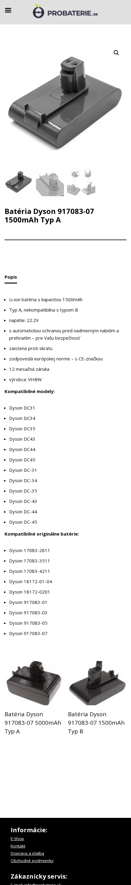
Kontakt (18, 846)
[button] (116, 52)
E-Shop (17, 838)
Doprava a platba (27, 853)
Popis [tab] (11, 277)
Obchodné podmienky (32, 860)
